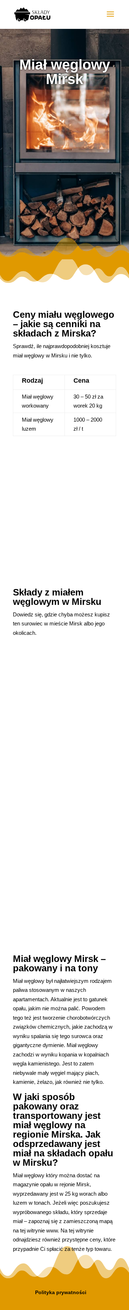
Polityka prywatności (60, 1292)
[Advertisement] (64, 165)
